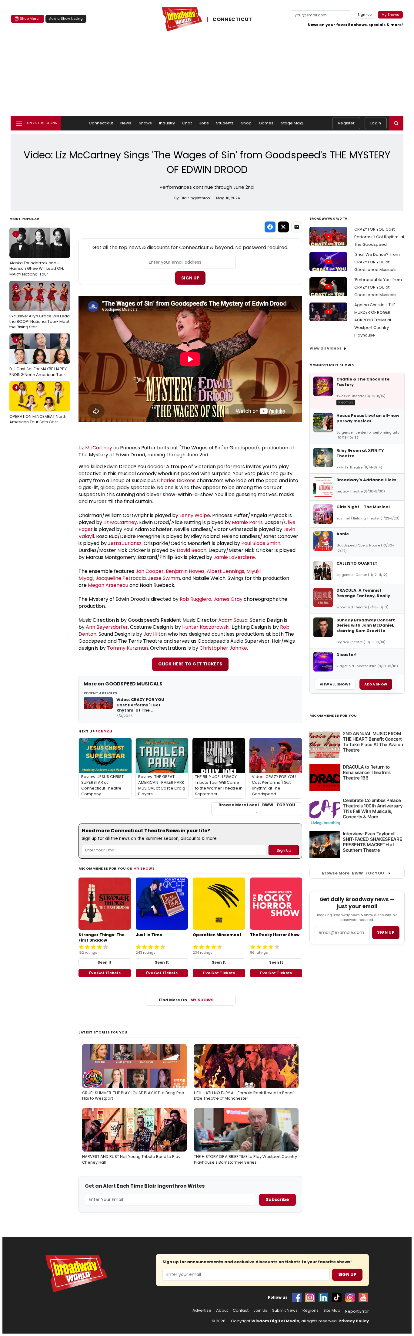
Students (225, 123)
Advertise (201, 1310)
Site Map (331, 1310)
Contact (241, 1310)
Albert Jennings (225, 571)
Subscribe (277, 1199)
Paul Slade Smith (260, 543)
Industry (167, 123)
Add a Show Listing (66, 18)
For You (103, 731)
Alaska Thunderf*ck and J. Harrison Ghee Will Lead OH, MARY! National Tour (36, 254)
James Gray (227, 599)
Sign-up (365, 14)
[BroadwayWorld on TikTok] (336, 1297)
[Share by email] (296, 227)
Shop (246, 123)
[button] (396, 123)
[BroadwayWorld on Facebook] (296, 1297)
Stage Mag (292, 123)
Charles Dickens (176, 480)
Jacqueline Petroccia (120, 578)
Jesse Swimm (164, 578)
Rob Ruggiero (195, 599)
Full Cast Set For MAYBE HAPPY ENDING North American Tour (38, 357)
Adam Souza (233, 620)
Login (375, 123)
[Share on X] (283, 227)
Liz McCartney (95, 447)
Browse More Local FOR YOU (257, 805)
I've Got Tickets (105, 973)
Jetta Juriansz (125, 543)
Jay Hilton (155, 634)
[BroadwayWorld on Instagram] (310, 1297)
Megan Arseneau (108, 585)
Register (346, 123)
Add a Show (375, 684)
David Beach (191, 550)
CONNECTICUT (232, 19)
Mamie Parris (247, 522)
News (126, 123)
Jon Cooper (149, 571)
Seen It (105, 962)
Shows (145, 123)
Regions (310, 1310)
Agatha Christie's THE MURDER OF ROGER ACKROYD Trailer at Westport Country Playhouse (375, 320)
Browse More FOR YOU (353, 873)
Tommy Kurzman (127, 647)
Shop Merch (30, 18)
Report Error (357, 1311)
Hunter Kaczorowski (205, 627)
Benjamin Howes (185, 571)
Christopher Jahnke (223, 647)
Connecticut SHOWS (331, 365)
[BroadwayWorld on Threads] (350, 1297)
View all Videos (325, 348)
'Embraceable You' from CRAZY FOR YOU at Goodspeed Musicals (378, 287)
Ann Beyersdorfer (107, 627)
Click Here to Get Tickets (190, 664)
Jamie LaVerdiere (234, 557)
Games (266, 123)
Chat (187, 123)
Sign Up (190, 278)
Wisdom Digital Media (275, 1321)
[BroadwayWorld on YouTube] (363, 1297)
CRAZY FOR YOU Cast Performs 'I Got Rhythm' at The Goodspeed (379, 236)
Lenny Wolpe (194, 515)
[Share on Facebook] (270, 227)
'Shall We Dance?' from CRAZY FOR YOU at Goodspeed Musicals (377, 262)
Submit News (285, 1310)
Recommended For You (333, 715)
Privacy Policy (354, 1321)
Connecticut (101, 123)
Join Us (260, 1310)
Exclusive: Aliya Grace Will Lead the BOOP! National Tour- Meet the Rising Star (39, 307)
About (222, 1310)
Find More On (186, 1000)
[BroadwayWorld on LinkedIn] (323, 1297)
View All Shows (335, 684)
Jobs (204, 123)
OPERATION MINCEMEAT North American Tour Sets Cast (37, 405)
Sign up (386, 932)
